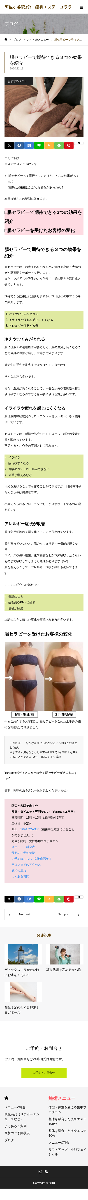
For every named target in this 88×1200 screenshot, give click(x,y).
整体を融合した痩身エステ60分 (67, 1133)
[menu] (81, 7)
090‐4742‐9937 (29, 829)
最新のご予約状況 (23, 853)
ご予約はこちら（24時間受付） (32, 858)
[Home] (6, 39)
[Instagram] (40, 1171)
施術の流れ (19, 870)
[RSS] (46, 1171)
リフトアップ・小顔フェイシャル (67, 1152)
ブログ (9, 1140)
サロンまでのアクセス (26, 864)
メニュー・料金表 (23, 847)
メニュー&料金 (15, 1107)
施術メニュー (62, 1098)
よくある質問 (20, 876)
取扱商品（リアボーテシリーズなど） (22, 1116)
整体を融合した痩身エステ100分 (67, 1121)
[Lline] (39, 145)
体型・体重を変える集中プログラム (67, 1109)
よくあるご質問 (16, 1126)
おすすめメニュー (19, 81)
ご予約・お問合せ (44, 1072)
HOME (6, 1098)
